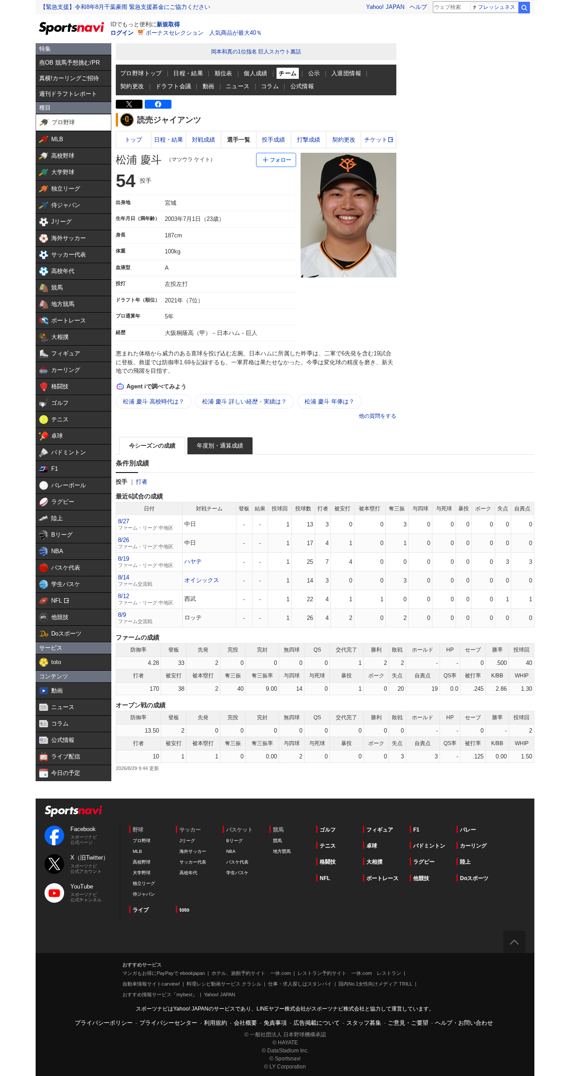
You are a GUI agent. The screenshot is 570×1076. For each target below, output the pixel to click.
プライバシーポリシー (104, 1022)
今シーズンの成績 (152, 445)
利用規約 (215, 1022)
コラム (270, 86)
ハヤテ (193, 561)
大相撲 (374, 862)
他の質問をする (377, 416)
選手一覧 (238, 139)
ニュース (238, 86)
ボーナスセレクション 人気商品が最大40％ (204, 32)
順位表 (223, 73)
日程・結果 (188, 73)
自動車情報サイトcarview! (151, 983)
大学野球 (142, 872)
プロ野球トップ (141, 73)
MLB (137, 851)
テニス (328, 846)
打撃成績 (308, 139)
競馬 (277, 840)
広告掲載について (316, 1022)
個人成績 (256, 73)
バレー (468, 830)
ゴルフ (328, 830)
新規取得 (168, 24)
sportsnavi (73, 811)
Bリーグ (234, 840)
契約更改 (132, 86)
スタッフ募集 (363, 1022)
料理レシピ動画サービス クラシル (224, 983)
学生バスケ (237, 872)
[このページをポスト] (129, 104)
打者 (141, 481)
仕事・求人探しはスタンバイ (300, 983)
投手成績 (273, 139)
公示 (314, 73)
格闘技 (328, 862)
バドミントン (429, 846)
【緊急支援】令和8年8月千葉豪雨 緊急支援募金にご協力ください (125, 7)
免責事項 (275, 1022)
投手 (121, 481)
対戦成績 (203, 139)
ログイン (122, 32)
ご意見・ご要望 (408, 1022)
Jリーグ (187, 840)
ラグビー (424, 862)
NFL (325, 878)
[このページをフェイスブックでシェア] (158, 104)
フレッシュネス (496, 7)
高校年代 (188, 872)
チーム (288, 73)
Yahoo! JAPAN (385, 7)
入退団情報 (346, 73)
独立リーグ (144, 883)
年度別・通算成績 (220, 445)
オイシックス (201, 580)
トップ (133, 139)
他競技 (421, 878)
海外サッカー (192, 851)
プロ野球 (142, 840)
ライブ (141, 910)
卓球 (371, 846)
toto (184, 910)
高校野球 (142, 862)
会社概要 (245, 1022)
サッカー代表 (192, 862)
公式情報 (302, 86)
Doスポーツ (474, 878)
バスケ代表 (237, 862)
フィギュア (379, 830)
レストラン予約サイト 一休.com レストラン (349, 973)
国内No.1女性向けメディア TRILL (375, 983)
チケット (375, 139)
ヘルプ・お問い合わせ (464, 1022)
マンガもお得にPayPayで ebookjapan (163, 973)
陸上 (465, 862)
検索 (524, 7)
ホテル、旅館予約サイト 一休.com (251, 973)
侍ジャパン (144, 894)
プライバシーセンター (168, 1022)
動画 (209, 86)
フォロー (280, 160)
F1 (416, 830)
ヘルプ (418, 7)
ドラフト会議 (173, 86)
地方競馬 (282, 851)
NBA (231, 851)
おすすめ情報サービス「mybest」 (159, 994)
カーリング (473, 846)
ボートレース (382, 878)
